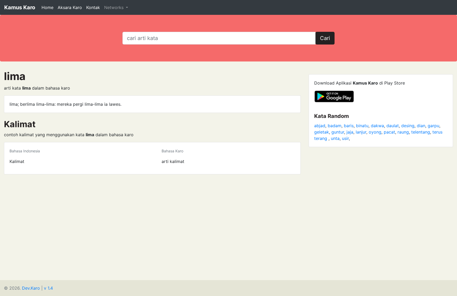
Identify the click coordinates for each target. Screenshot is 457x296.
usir (345, 138)
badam (334, 125)
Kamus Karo (19, 7)
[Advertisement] (228, 214)
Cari (325, 38)
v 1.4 (48, 288)
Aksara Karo (70, 7)
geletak (321, 132)
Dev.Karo (31, 288)
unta (335, 138)
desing (407, 125)
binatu (362, 125)
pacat (389, 132)
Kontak (93, 7)
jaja (349, 132)
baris (349, 125)
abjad (319, 125)
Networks (114, 7)
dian (421, 125)
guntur (337, 132)
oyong (375, 132)
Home (47, 7)
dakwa (377, 125)
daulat (392, 125)
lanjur (361, 132)
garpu (433, 125)
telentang (420, 132)
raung (403, 132)
